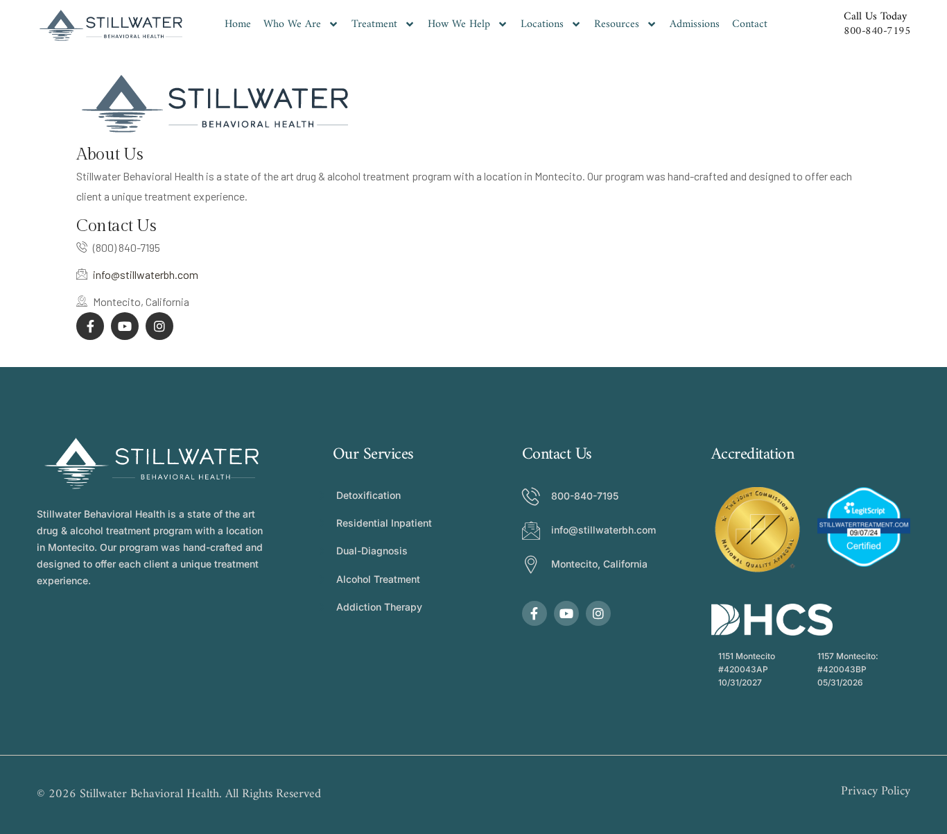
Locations (542, 24)
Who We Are (292, 24)
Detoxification (368, 495)
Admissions (695, 24)
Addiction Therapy (379, 607)
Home (238, 24)
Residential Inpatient (384, 523)
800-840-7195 (877, 31)
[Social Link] (90, 326)
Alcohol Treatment (378, 579)
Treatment (374, 24)
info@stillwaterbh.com (145, 274)
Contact (749, 24)
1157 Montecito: (847, 656)
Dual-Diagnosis (372, 550)
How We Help (459, 24)
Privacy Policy (875, 791)
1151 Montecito (746, 656)
